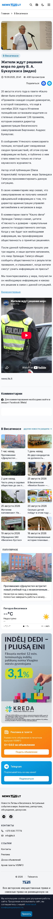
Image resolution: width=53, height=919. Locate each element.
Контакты (6, 849)
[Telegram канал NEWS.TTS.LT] (3, 816)
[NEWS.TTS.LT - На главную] (11, 5)
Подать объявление (26, 752)
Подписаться (26, 778)
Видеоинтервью (11, 291)
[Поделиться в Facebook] (43, 83)
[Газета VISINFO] (36, 4)
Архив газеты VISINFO (12, 865)
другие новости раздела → (38, 428)
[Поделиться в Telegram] (49, 83)
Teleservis (33, 876)
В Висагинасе (21, 13)
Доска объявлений (11, 860)
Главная (5, 13)
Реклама (5, 854)
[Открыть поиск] (31, 4)
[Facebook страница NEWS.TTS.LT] (11, 816)
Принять (26, 914)
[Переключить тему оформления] (42, 4)
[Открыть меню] (49, 5)
